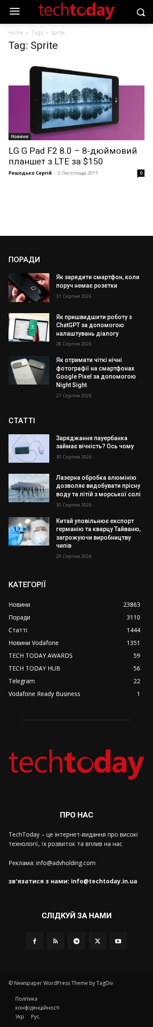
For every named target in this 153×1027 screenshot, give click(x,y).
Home (15, 32)
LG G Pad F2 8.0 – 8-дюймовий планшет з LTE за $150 (72, 156)
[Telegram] (76, 941)
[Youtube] (118, 941)
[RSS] (55, 941)
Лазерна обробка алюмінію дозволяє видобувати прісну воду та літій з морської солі (98, 486)
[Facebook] (34, 941)
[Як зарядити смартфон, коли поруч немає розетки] (28, 287)
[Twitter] (97, 941)
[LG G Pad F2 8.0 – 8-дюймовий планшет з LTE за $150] (76, 100)
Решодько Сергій (30, 173)
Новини (19, 136)
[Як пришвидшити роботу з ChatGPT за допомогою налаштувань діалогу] (28, 327)
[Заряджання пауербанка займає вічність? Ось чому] (28, 448)
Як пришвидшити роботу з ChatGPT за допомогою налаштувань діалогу (94, 325)
